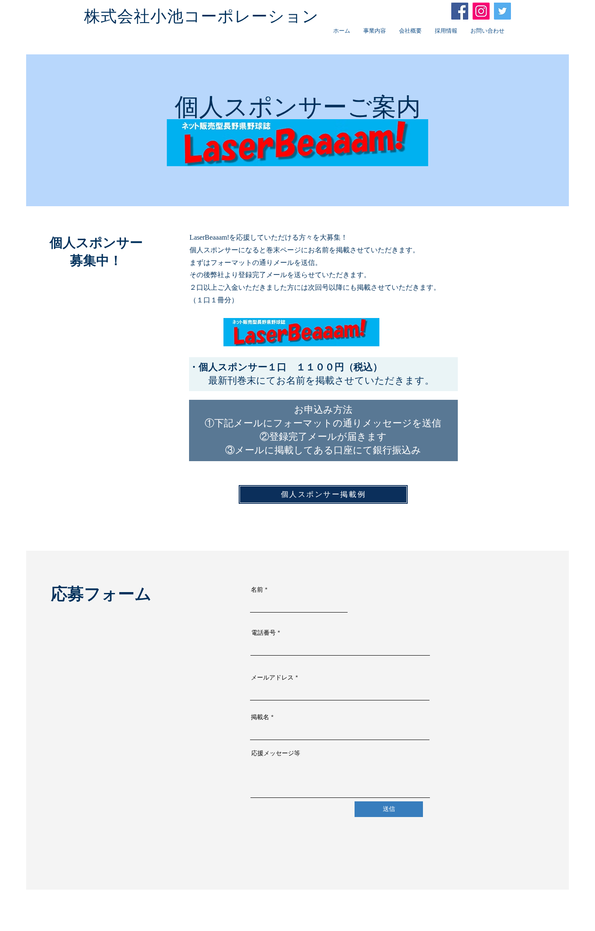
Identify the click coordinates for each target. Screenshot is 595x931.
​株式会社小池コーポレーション (201, 16)
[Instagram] (481, 11)
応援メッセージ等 (275, 753)
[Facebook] (459, 11)
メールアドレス (272, 677)
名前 (257, 589)
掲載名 (260, 717)
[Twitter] (502, 11)
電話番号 (263, 633)
